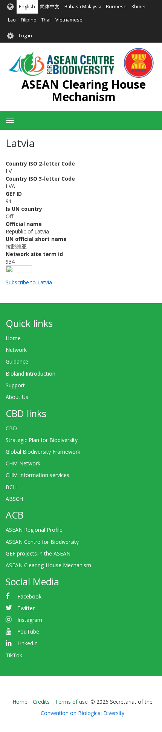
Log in (25, 35)
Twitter (26, 608)
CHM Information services (37, 475)
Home (13, 338)
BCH (11, 487)
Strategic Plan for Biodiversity (42, 439)
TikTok (14, 655)
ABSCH (14, 498)
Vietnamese (69, 20)
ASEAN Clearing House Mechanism (83, 90)
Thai (45, 20)
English (27, 6)
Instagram (29, 619)
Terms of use (71, 701)
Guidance (17, 361)
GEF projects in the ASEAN (38, 553)
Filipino (29, 20)
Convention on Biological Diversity (82, 713)
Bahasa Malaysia (82, 6)
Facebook (29, 596)
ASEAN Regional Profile (34, 529)
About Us (17, 397)
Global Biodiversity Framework (43, 451)
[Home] (80, 63)
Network (16, 349)
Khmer (138, 6)
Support (15, 385)
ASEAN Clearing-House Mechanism (48, 565)
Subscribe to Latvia (29, 282)
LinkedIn (27, 643)
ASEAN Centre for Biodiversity (42, 541)
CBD (11, 428)
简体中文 (50, 6)
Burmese (116, 6)
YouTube (28, 631)
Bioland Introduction (30, 373)
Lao (12, 20)
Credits (41, 701)
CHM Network (23, 463)
